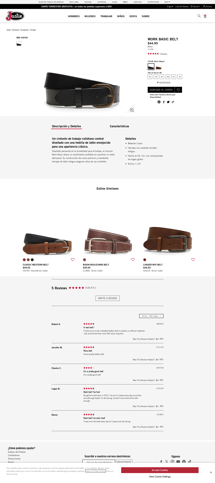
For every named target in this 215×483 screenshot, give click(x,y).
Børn (125, 2)
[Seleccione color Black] (151, 67)
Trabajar (106, 16)
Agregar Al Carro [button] (161, 89)
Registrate (124, 462)
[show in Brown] (84, 260)
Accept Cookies (160, 470)
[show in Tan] (28, 260)
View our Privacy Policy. (96, 471)
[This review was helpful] (157, 339)
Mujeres (90, 16)
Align (114, 2)
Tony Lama (74, 2)
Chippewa (101, 2)
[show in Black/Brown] (24, 260)
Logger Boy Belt (153, 264)
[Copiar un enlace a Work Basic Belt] (173, 102)
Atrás (9, 30)
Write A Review (107, 298)
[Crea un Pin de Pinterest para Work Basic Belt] (159, 102)
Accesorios (24, 30)
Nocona (87, 2)
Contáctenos (14, 455)
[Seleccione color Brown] (158, 67)
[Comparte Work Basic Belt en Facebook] (163, 102)
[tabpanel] (108, 151)
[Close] (211, 472)
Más (166, 2)
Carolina (138, 2)
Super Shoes (153, 2)
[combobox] (151, 316)
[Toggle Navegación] (81, 16)
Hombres (74, 16)
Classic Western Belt (36, 264)
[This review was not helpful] (161, 339)
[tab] (80, 127)
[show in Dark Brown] (32, 260)
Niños (121, 16)
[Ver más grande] (132, 110)
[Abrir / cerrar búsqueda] (199, 16)
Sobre (146, 16)
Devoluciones (14, 458)
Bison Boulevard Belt (96, 264)
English (170, 6)
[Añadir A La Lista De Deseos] (178, 90)
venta (133, 16)
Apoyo (11, 462)
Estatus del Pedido (17, 451)
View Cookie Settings (160, 476)
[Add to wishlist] (73, 260)
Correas (33, 30)
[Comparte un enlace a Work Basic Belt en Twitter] (168, 102)
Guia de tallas (164, 82)
